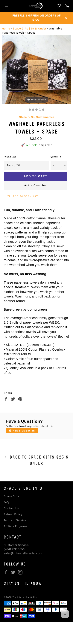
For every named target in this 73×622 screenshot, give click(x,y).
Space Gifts (11, 496)
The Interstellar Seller (25, 597)
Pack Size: (10, 156)
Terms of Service (15, 520)
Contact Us (11, 508)
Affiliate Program (15, 526)
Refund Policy (13, 514)
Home (6, 28)
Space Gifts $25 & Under (29, 28)
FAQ (6, 502)
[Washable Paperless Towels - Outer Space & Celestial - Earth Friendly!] (30, 109)
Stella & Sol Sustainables (36, 117)
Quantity (56, 156)
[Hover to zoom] (36, 69)
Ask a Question (35, 185)
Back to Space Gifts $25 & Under (38, 460)
